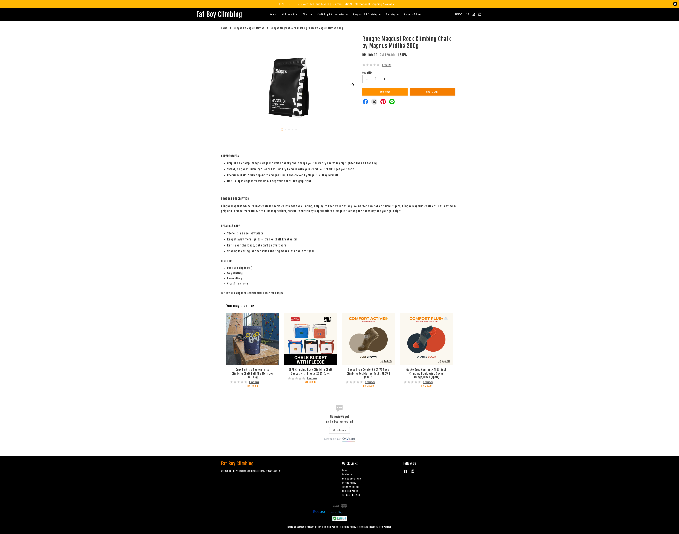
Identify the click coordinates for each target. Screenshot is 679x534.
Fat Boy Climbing (219, 14)
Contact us (348, 474)
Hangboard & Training (365, 14)
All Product (288, 14)
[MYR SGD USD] (457, 14)
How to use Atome (351, 478)
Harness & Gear (412, 14)
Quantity (367, 72)
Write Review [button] (339, 430)
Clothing (390, 14)
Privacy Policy (314, 527)
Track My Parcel (350, 487)
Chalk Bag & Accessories (330, 14)
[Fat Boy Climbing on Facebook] (405, 473)
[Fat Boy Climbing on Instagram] (412, 473)
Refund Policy (349, 482)
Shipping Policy (350, 491)
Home (273, 14)
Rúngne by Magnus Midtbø (249, 28)
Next (352, 85)
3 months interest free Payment (376, 527)
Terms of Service (351, 495)
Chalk (306, 14)
